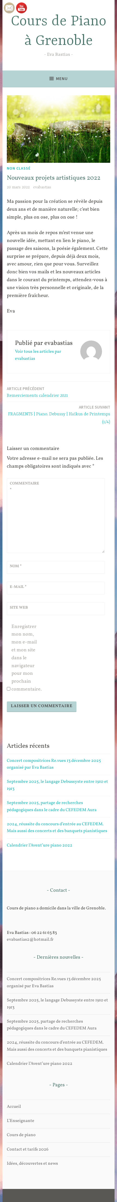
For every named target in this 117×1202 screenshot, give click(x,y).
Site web (19, 607)
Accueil (14, 1107)
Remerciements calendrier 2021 (37, 392)
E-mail (18, 587)
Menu (62, 78)
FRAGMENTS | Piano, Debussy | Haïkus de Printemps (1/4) (59, 414)
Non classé (18, 168)
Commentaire (23, 486)
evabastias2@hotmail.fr (30, 940)
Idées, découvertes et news (32, 1164)
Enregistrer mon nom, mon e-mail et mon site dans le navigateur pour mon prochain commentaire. (26, 658)
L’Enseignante (20, 1121)
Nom (16, 566)
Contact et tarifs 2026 (27, 1149)
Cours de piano (21, 1135)
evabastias (42, 187)
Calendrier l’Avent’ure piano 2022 (39, 845)
